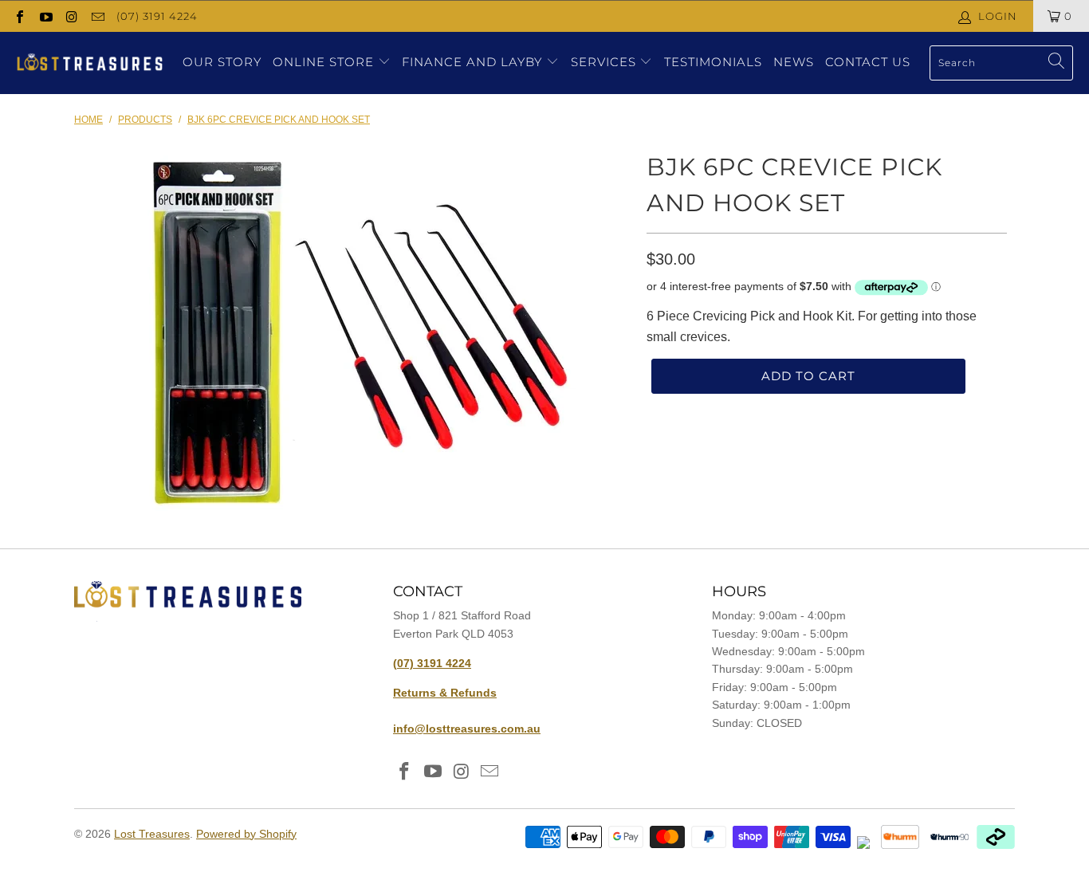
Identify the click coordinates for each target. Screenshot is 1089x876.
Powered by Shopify (246, 833)
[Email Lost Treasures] (96, 16)
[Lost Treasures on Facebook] (19, 16)
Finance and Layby (474, 61)
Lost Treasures (152, 833)
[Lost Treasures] (89, 63)
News (793, 61)
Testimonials (713, 61)
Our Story (222, 61)
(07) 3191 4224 (157, 16)
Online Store (323, 61)
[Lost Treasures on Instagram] (71, 16)
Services (605, 61)
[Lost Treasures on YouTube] (44, 16)
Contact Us (867, 61)
